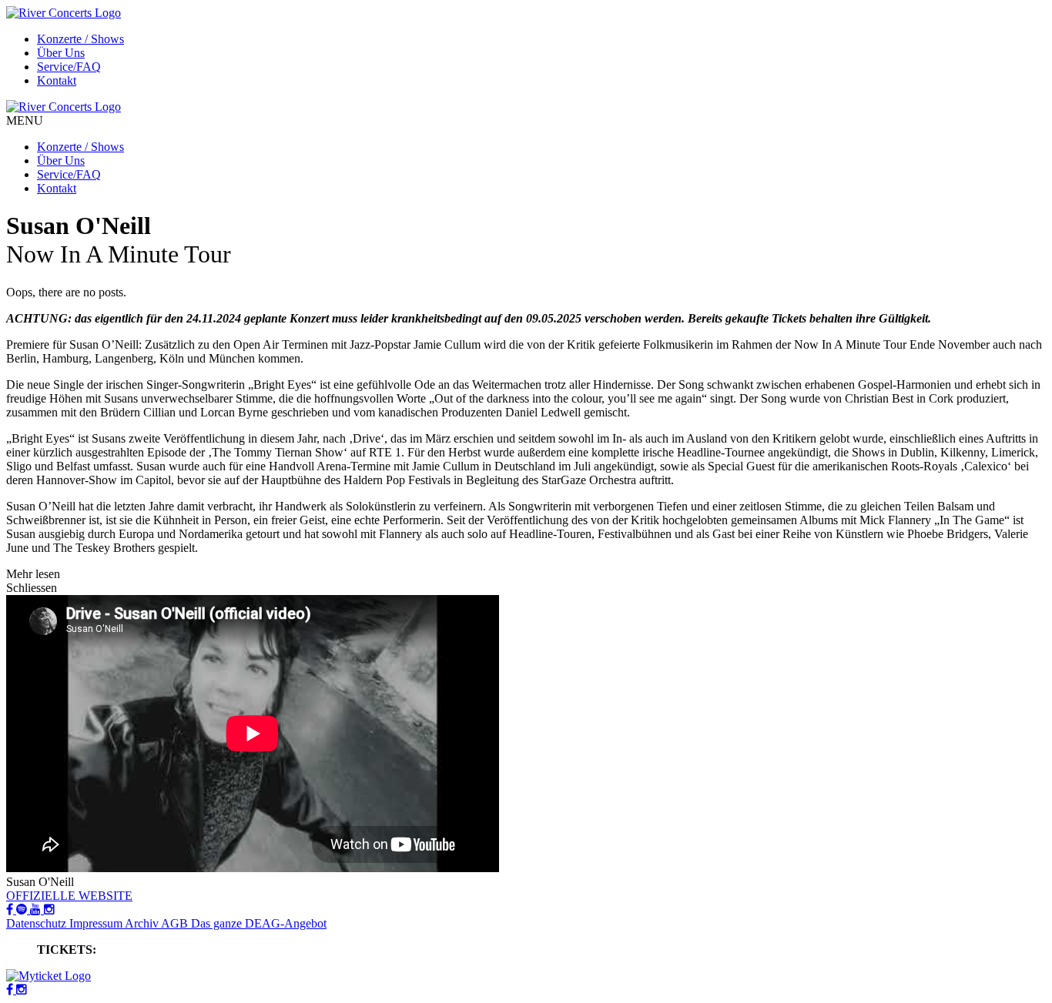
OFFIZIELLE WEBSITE (69, 895)
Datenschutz (37, 923)
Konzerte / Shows (80, 38)
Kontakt (56, 80)
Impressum (97, 923)
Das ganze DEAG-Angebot (259, 923)
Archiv (143, 923)
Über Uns (61, 52)
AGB (176, 923)
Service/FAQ (69, 66)
